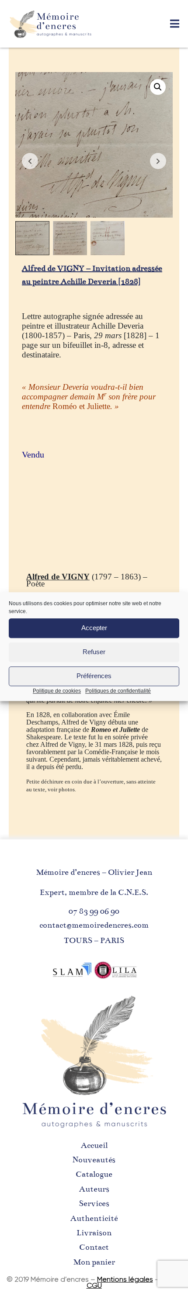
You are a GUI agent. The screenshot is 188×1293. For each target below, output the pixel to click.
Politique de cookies (57, 691)
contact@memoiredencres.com (94, 925)
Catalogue (94, 1174)
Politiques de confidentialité (118, 691)
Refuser (94, 651)
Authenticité (94, 1218)
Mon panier (94, 1262)
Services (94, 1203)
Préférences (94, 675)
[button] (158, 87)
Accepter (94, 627)
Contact (94, 1247)
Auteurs (94, 1189)
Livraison (94, 1233)
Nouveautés (94, 1160)
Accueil (94, 1145)
